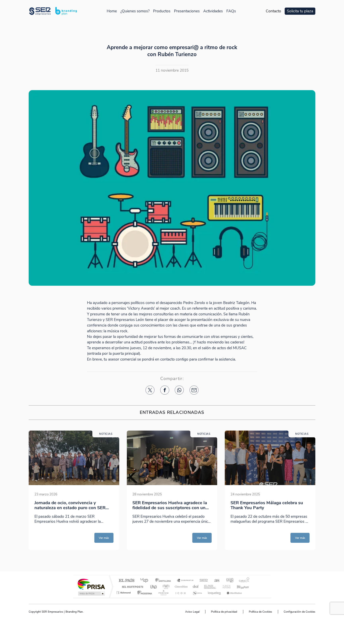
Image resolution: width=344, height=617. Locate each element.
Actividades (213, 11)
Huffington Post (132, 586)
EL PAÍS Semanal (210, 586)
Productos (161, 11)
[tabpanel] (74, 490)
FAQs (231, 11)
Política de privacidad (224, 612)
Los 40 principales (145, 580)
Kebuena (239, 586)
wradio (165, 586)
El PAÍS (126, 580)
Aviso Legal (192, 612)
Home (112, 11)
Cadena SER (202, 580)
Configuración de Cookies (299, 612)
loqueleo (215, 592)
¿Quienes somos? (135, 11)
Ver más (104, 538)
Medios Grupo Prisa (91, 593)
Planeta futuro (225, 586)
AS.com (215, 580)
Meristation (234, 592)
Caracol (243, 580)
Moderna (143, 592)
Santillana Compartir (185, 580)
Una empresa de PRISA (91, 584)
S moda (197, 592)
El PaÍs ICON (180, 592)
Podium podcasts (163, 592)
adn (228, 580)
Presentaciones (187, 11)
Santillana (164, 580)
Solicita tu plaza (300, 11)
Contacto (273, 11)
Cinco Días (181, 586)
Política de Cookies (260, 612)
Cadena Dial (196, 586)
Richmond (124, 592)
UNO (154, 586)
